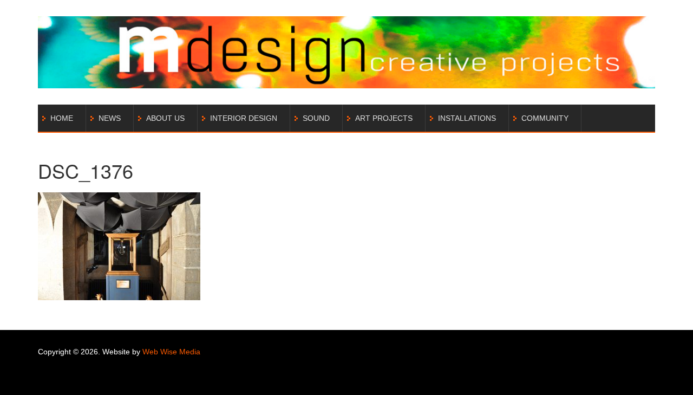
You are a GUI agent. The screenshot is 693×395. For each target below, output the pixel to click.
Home (61, 118)
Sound (316, 118)
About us (165, 118)
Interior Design (243, 118)
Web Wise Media (171, 351)
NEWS (110, 118)
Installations (467, 118)
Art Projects (384, 118)
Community (544, 118)
